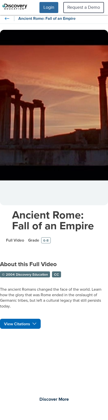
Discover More (54, 399)
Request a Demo (83, 7)
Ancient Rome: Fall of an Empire (53, 220)
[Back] (7, 19)
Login (48, 7)
